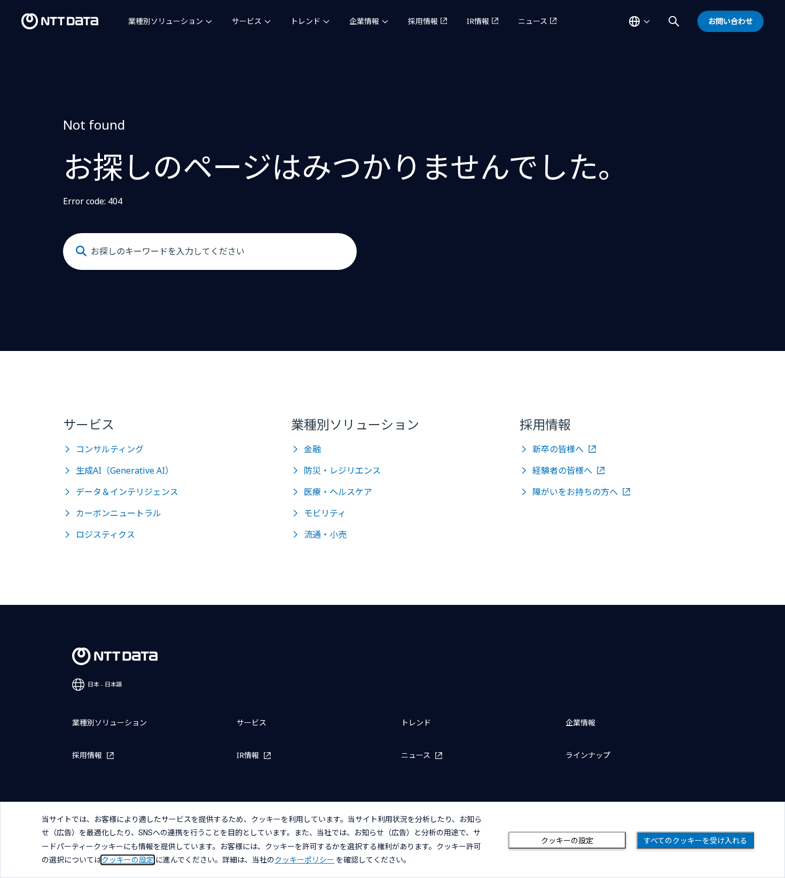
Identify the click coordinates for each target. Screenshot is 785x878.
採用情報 (423, 21)
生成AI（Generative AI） (125, 470)
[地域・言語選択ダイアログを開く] (639, 21)
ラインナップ (588, 755)
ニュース (532, 21)
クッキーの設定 (567, 840)
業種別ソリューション (165, 21)
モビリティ (325, 513)
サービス (247, 21)
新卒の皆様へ (558, 449)
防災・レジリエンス (342, 470)
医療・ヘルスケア (338, 492)
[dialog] (392, 840)
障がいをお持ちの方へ (575, 492)
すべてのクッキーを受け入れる (695, 840)
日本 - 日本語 (105, 684)
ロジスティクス (105, 534)
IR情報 (478, 21)
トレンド (305, 21)
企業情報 (364, 21)
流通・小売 (325, 534)
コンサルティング (110, 449)
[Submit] (81, 251)
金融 (312, 449)
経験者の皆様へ (562, 470)
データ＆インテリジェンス (127, 492)
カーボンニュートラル (118, 513)
